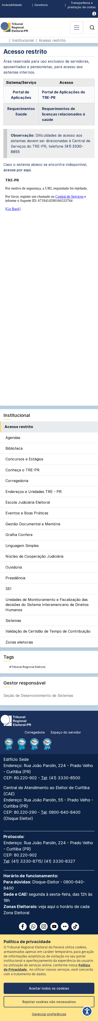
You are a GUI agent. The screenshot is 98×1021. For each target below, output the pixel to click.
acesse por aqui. (17, 170)
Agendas (12, 437)
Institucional (23, 40)
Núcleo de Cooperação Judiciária (34, 556)
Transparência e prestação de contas (82, 5)
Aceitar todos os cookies (49, 988)
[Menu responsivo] (76, 27)
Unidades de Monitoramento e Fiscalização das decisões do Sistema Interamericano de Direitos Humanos (47, 604)
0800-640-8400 (64, 812)
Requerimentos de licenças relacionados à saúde (63, 114)
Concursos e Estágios (24, 459)
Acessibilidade (12, 5)
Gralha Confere (19, 534)
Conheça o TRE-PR (22, 470)
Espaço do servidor (66, 732)
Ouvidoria (41, 5)
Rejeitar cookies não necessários (49, 1002)
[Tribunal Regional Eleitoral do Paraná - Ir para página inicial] (14, 27)
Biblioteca (14, 448)
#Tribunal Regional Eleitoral (27, 667)
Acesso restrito (19, 426)
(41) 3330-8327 (59, 861)
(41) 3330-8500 (64, 777)
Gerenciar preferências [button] (49, 1014)
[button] (92, 27)
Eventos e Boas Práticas (26, 513)
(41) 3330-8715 (26, 861)
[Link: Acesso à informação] (94, 13)
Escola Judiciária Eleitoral (27, 502)
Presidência (15, 578)
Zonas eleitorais (19, 642)
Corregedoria (16, 480)
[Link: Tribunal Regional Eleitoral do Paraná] (16, 720)
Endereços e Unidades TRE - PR (33, 491)
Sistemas (13, 620)
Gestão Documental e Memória (32, 524)
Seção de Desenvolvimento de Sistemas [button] (38, 695)
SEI (8, 588)
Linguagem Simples (22, 545)
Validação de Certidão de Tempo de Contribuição (47, 631)
